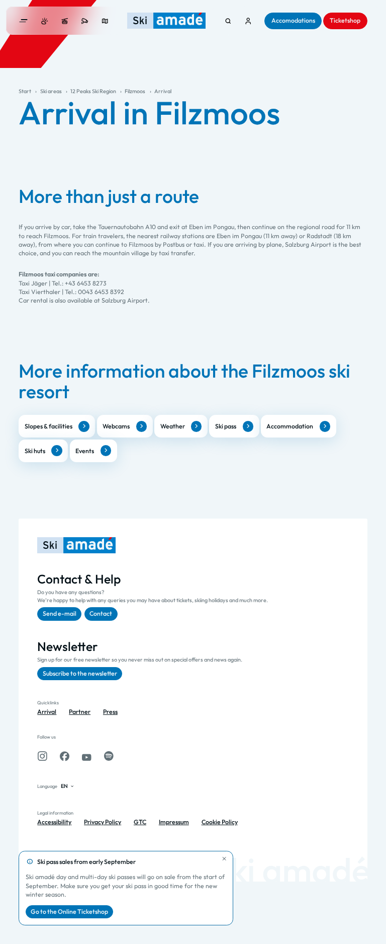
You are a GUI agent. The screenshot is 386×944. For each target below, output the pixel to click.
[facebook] (64, 756)
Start (25, 91)
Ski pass (225, 426)
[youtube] (86, 756)
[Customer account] (248, 21)
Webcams (116, 426)
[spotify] (109, 756)
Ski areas (51, 91)
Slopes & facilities (48, 426)
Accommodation (289, 426)
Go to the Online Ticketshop (69, 911)
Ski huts (35, 451)
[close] (224, 859)
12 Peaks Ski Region (93, 91)
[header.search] (228, 21)
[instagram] (42, 756)
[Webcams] (84, 21)
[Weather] (44, 21)
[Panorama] (105, 21)
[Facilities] (64, 21)
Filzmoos (135, 91)
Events (84, 451)
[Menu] (23, 21)
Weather (172, 426)
